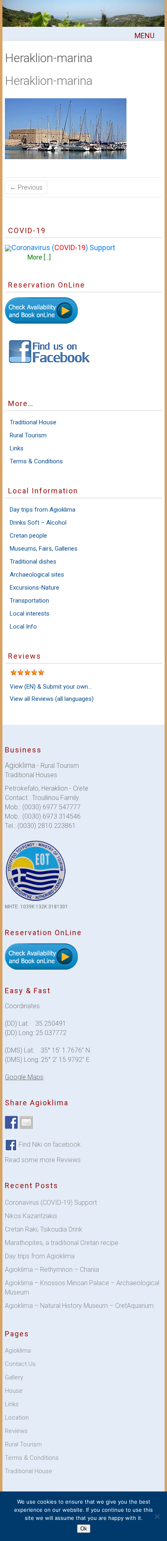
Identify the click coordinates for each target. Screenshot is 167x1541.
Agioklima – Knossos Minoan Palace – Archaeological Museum (82, 1287)
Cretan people (28, 535)
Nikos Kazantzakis (31, 1216)
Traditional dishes (33, 561)
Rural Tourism (28, 435)
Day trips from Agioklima (42, 509)
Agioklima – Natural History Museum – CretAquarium (79, 1306)
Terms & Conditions (36, 461)
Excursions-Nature (34, 587)
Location (17, 1417)
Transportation (29, 600)
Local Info (23, 626)
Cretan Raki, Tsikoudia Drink (43, 1229)
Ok (83, 1529)
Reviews (16, 1431)
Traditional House (33, 422)
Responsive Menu (145, 36)
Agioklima (18, 1350)
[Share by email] (26, 1122)
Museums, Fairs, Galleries (43, 548)
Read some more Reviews (43, 1160)
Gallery (14, 1377)
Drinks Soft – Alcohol (38, 522)
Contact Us (20, 1364)
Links (17, 448)
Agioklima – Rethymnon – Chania (52, 1269)
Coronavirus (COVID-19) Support (51, 1202)
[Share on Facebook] (11, 1122)
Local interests (29, 613)
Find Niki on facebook (49, 1144)
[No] (157, 1516)
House (14, 1390)
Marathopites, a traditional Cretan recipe (61, 1243)
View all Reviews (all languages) (52, 698)
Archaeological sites (37, 574)
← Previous (26, 187)
